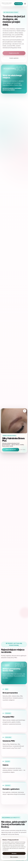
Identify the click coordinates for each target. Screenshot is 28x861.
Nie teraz (22, 449)
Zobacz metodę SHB (11, 449)
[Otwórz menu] (25, 3)
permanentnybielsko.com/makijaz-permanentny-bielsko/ (12, 89)
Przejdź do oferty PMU (14, 53)
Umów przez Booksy (18, 3)
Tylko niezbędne (14, 857)
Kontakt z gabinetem (14, 58)
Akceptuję (14, 853)
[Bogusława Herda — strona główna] (6, 3)
